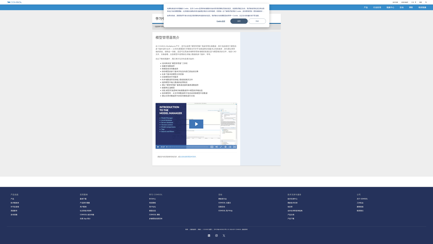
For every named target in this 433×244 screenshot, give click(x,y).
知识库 (290, 206)
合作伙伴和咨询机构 (295, 210)
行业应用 (377, 7)
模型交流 (152, 210)
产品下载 (291, 218)
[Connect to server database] (190, 147)
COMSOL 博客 (154, 214)
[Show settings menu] (225, 147)
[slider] (187, 147)
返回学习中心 (160, 26)
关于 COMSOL (362, 199)
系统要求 (14, 210)
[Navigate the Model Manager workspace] (185, 147)
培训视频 (422, 7)
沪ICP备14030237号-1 (221, 229)
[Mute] (216, 147)
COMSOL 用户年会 (225, 210)
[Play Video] (158, 147)
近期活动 (221, 206)
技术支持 (395, 2)
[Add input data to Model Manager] (181, 147)
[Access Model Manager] (167, 147)
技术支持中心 (293, 199)
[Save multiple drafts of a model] (176, 147)
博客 (411, 7)
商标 (199, 229)
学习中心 (152, 199)
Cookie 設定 (221, 21)
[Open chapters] (230, 147)
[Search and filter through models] (192, 147)
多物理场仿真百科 (155, 218)
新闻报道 (360, 206)
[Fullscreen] (234, 147)
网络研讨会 (222, 199)
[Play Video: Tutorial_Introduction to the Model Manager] (196, 124)
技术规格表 (15, 203)
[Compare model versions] (174, 147)
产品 (366, 7)
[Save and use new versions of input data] (186, 147)
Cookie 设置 (207, 229)
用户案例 (83, 206)
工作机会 (360, 203)
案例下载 (83, 199)
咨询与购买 (404, 2)
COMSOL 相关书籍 (87, 214)
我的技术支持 (293, 203)
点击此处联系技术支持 (188, 156)
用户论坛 (152, 206)
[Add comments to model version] (172, 147)
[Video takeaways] (206, 147)
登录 (420, 2)
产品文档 (291, 214)
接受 (239, 21)
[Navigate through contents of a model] (196, 147)
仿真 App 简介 (85, 218)
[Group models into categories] (205, 147)
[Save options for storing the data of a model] (199, 147)
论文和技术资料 (86, 210)
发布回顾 (14, 214)
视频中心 (390, 7)
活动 (402, 7)
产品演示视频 (85, 203)
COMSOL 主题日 (224, 203)
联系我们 (360, 210)
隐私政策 (193, 229)
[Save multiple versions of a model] (171, 147)
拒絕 (257, 21)
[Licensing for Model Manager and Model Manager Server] (198, 147)
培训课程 (152, 203)
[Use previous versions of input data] (197, 147)
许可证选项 (15, 206)
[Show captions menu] (212, 147)
